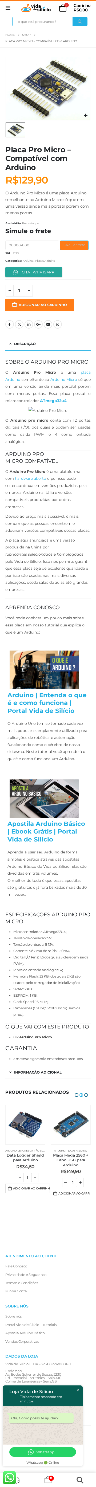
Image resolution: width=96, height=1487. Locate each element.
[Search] (80, 21)
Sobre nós (13, 1316)
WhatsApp (57, 324)
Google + (38, 324)
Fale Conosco (16, 1266)
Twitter (19, 324)
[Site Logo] (36, 8)
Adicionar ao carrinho (43, 305)
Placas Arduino (45, 261)
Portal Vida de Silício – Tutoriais (31, 1325)
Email (48, 324)
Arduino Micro (63, 379)
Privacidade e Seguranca (26, 1274)
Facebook (9, 324)
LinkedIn (29, 324)
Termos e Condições (21, 1283)
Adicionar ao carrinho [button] (31, 1193)
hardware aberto (30, 478)
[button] (9, 7)
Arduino (28, 261)
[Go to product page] (25, 1124)
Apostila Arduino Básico (25, 1333)
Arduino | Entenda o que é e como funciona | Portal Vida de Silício (47, 702)
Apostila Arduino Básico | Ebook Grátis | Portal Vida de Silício (46, 831)
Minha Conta (16, 1291)
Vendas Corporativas (22, 1341)
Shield (77, 1144)
